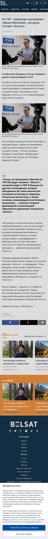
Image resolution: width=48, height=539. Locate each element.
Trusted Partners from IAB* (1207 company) (23, 519)
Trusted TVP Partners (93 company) (14, 522)
